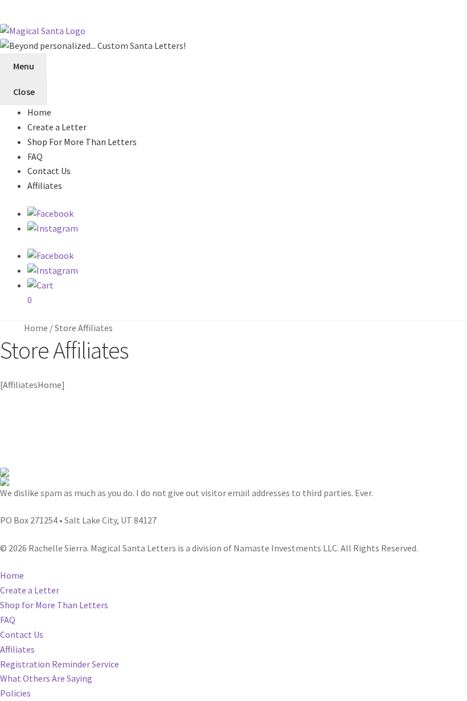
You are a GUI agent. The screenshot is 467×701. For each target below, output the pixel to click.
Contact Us (49, 170)
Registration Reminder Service (59, 664)
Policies (15, 693)
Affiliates (44, 185)
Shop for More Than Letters (54, 605)
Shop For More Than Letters (82, 141)
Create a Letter (57, 127)
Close (24, 91)
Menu (23, 66)
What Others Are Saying (46, 678)
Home (39, 112)
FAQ (35, 156)
